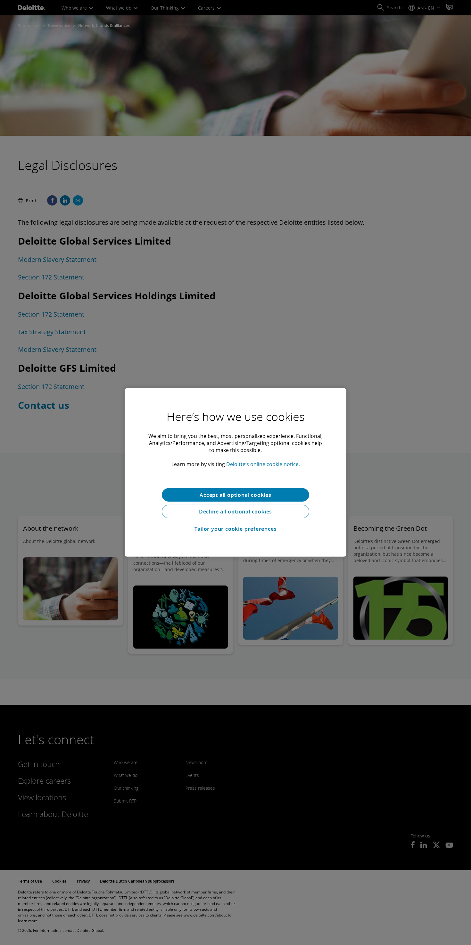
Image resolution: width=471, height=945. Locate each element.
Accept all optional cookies (235, 494)
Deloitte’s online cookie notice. (263, 464)
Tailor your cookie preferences (235, 528)
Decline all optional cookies (235, 511)
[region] (235, 472)
